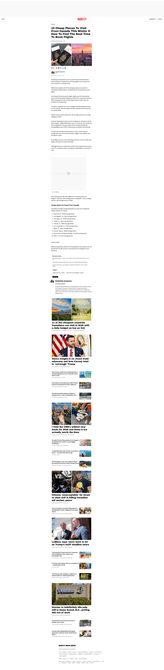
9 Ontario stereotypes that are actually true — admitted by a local (65, 564)
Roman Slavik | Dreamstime (67, 65)
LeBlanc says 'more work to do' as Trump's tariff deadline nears (70, 543)
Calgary (84, 661)
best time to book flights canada (74, 272)
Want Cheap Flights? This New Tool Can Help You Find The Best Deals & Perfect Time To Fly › (70, 259)
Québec (71, 658)
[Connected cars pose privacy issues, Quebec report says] (85, 623)
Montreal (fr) (68, 661)
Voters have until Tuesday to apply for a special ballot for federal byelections (64, 574)
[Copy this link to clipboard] (65, 68)
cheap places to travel (58, 272)
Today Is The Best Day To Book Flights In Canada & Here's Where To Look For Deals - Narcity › (70, 265)
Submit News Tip (98, 652)
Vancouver (79, 661)
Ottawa (74, 661)
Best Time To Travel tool (75, 123)
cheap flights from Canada (79, 81)
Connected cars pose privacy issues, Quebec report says (63, 621)
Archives (69, 652)
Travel (53, 24)
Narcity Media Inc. (72, 649)
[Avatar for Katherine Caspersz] (52, 281)
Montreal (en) (64, 662)
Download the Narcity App (83, 652)
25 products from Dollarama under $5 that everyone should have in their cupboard (65, 383)
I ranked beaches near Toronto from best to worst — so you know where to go (65, 451)
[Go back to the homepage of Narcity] (82, 19)
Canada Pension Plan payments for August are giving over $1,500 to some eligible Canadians (65, 441)
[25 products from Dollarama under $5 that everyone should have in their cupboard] (85, 385)
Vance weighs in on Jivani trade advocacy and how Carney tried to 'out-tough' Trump (70, 361)
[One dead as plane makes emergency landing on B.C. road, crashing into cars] (85, 396)
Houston (91, 662)
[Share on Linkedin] (59, 68)
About (60, 652)
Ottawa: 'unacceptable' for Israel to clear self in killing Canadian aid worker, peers (71, 498)
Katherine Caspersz (60, 71)
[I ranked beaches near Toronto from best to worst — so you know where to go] (85, 453)
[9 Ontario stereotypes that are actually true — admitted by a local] (85, 566)
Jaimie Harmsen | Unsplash (57, 65)
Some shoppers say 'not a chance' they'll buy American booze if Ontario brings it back (65, 462)
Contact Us (91, 652)
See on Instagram (55, 191)
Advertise (64, 652)
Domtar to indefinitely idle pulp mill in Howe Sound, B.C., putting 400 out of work (70, 610)
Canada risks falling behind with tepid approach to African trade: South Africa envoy (64, 632)
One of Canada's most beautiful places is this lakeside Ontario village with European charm (65, 510)
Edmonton (89, 661)
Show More (55, 276)
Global (76, 658)
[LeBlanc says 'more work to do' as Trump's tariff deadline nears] (71, 529)
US (68, 658)
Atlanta (83, 662)
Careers (74, 652)
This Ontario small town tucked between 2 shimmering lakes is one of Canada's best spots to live (65, 373)
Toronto (63, 661)
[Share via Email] (63, 68)
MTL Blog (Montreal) (83, 658)
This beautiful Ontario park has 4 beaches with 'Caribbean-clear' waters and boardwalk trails (65, 554)
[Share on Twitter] (61, 68)
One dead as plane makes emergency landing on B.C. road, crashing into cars (64, 394)
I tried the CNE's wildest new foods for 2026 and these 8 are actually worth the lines (69, 429)
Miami (73, 662)
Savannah (78, 662)
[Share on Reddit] (56, 68)
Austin (87, 662)
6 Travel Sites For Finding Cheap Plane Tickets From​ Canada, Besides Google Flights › (70, 262)
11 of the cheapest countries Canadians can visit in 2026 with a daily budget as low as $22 (70, 325)
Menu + (3, 19)
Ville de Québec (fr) (96, 661)
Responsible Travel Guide (78, 246)
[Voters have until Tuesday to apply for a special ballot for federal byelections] (85, 576)
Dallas (69, 662)
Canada (64, 658)
